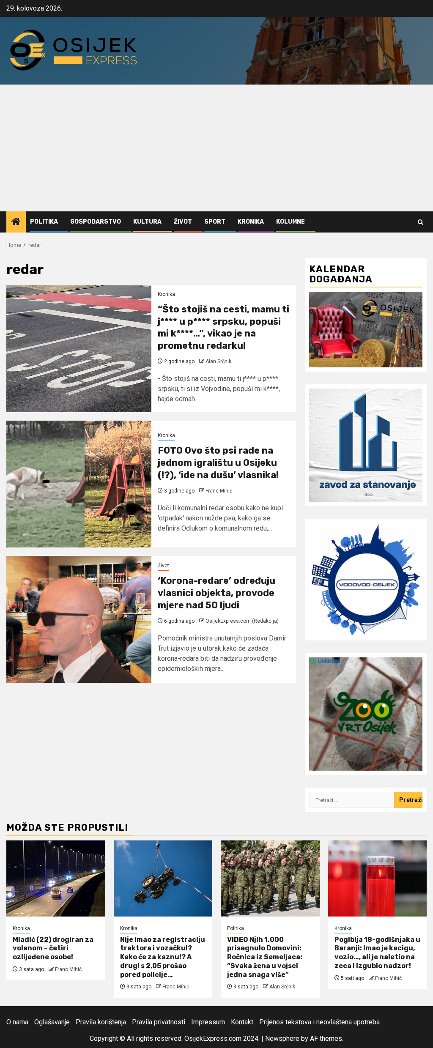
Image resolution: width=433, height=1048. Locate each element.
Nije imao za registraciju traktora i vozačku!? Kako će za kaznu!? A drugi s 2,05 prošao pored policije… (162, 957)
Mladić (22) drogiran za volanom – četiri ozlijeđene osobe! (53, 948)
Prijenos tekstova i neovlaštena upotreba (319, 1022)
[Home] (16, 222)
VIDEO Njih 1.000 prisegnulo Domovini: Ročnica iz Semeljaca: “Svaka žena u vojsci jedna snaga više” (264, 957)
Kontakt (242, 1022)
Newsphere (282, 1038)
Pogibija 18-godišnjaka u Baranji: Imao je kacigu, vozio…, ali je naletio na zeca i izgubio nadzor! (377, 953)
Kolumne (290, 221)
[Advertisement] (216, 148)
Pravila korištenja (101, 1022)
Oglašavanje (52, 1022)
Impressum (208, 1022)
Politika (44, 221)
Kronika (251, 221)
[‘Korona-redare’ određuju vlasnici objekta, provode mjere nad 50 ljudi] (78, 619)
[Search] (420, 222)
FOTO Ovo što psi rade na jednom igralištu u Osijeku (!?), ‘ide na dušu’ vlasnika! (218, 462)
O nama (17, 1022)
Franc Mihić (219, 491)
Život (183, 221)
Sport (214, 221)
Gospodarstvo (95, 221)
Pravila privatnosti (158, 1022)
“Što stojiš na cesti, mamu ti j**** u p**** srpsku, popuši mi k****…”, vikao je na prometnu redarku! (223, 327)
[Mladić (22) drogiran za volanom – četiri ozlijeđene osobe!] (55, 878)
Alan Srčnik (218, 361)
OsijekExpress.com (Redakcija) (242, 621)
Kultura (147, 221)
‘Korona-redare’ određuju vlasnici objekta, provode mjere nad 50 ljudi (216, 592)
